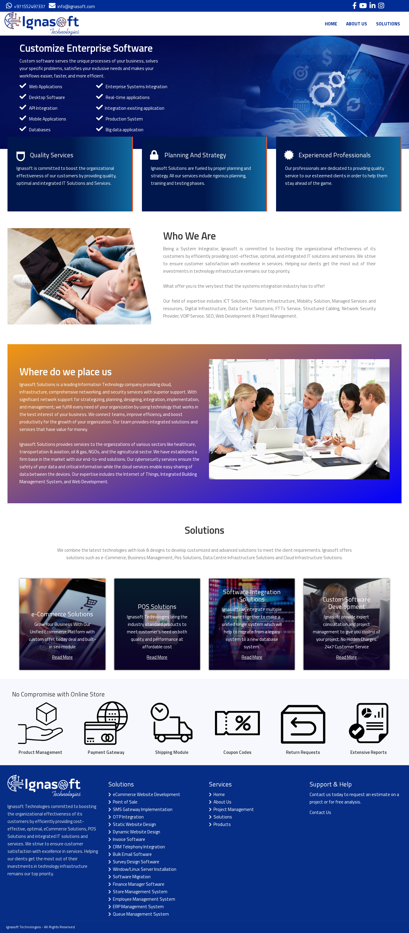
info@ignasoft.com (75, 6)
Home (218, 794)
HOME (331, 23)
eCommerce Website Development (145, 794)
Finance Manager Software (137, 884)
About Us (221, 801)
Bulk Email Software (131, 854)
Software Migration (131, 876)
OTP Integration (127, 816)
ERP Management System (137, 906)
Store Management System (139, 891)
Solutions (222, 816)
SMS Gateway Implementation (141, 809)
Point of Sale (124, 801)
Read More (62, 657)
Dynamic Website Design (135, 831)
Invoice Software (128, 839)
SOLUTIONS (388, 23)
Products (221, 824)
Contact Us (320, 812)
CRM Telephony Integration (138, 846)
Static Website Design (133, 824)
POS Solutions (157, 606)
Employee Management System (143, 899)
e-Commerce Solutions (62, 614)
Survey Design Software (135, 861)
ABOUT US (356, 23)
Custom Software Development (346, 602)
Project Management (233, 809)
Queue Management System (140, 914)
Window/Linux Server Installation (143, 869)
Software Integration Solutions (252, 595)
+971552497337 (28, 6)
